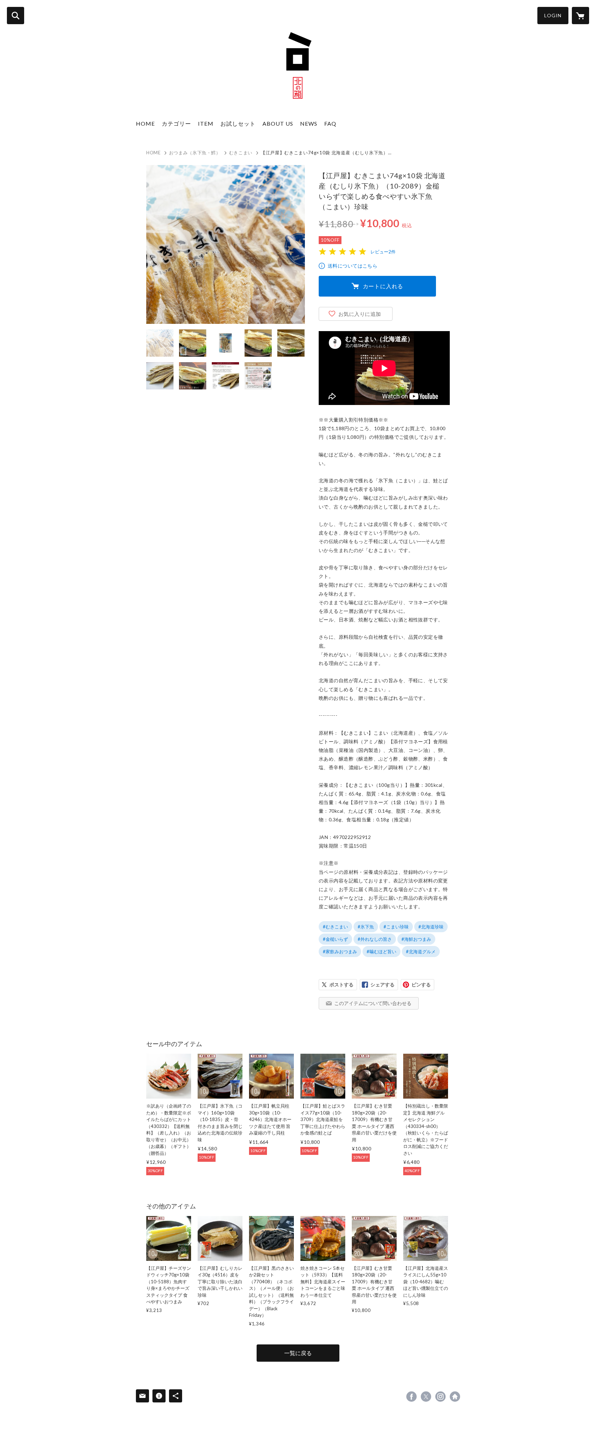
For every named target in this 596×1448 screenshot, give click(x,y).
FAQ (330, 123)
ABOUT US (277, 123)
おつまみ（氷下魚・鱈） (195, 152)
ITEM (205, 123)
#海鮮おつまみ (416, 939)
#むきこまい (335, 926)
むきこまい (240, 152)
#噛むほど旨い (381, 951)
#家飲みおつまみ (340, 951)
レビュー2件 (383, 251)
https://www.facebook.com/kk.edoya (411, 1396)
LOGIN (553, 15)
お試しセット (238, 123)
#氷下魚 (366, 926)
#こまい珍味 (396, 926)
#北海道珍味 (431, 926)
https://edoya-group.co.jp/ (455, 1396)
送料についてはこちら (352, 266)
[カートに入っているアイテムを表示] (580, 15)
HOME (145, 123)
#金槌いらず (335, 939)
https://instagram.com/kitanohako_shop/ (440, 1396)
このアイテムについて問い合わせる (372, 1003)
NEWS (308, 123)
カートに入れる (383, 286)
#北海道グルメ (421, 951)
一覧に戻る (298, 1353)
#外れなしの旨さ (375, 939)
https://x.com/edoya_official (426, 1396)
